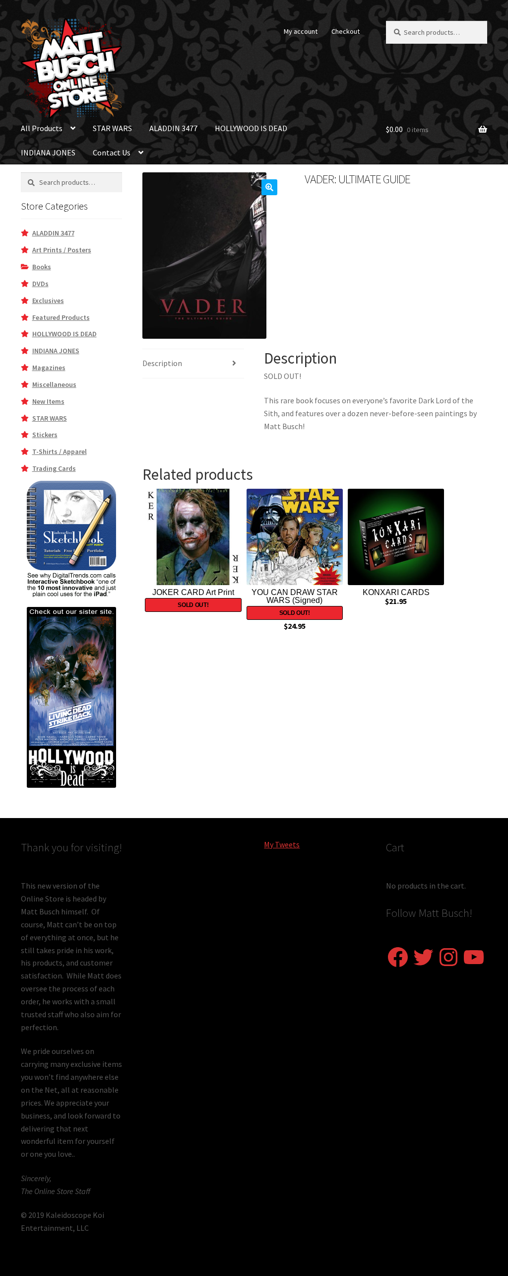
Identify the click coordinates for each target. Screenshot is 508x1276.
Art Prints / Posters (61, 249)
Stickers (45, 434)
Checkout (345, 31)
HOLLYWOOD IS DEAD (251, 128)
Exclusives (48, 300)
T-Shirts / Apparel (59, 451)
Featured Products (61, 317)
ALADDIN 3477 (173, 128)
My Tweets (282, 844)
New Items (48, 401)
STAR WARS (112, 128)
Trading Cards (54, 468)
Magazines (48, 367)
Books (41, 266)
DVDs (40, 283)
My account (301, 31)
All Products (42, 128)
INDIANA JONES (48, 152)
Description (162, 363)
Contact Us (111, 152)
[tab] (193, 363)
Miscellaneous (54, 384)
